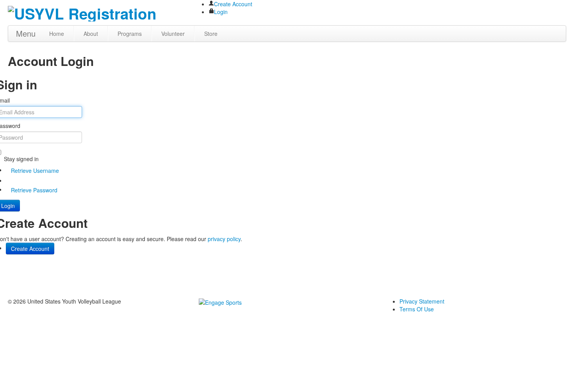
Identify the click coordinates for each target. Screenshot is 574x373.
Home (56, 33)
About (91, 33)
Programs (130, 33)
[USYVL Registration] (82, 11)
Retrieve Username (35, 170)
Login (221, 12)
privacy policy (224, 239)
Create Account (233, 4)
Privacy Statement (421, 301)
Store (210, 33)
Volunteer (173, 33)
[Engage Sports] (220, 301)
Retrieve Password (34, 190)
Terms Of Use (416, 309)
